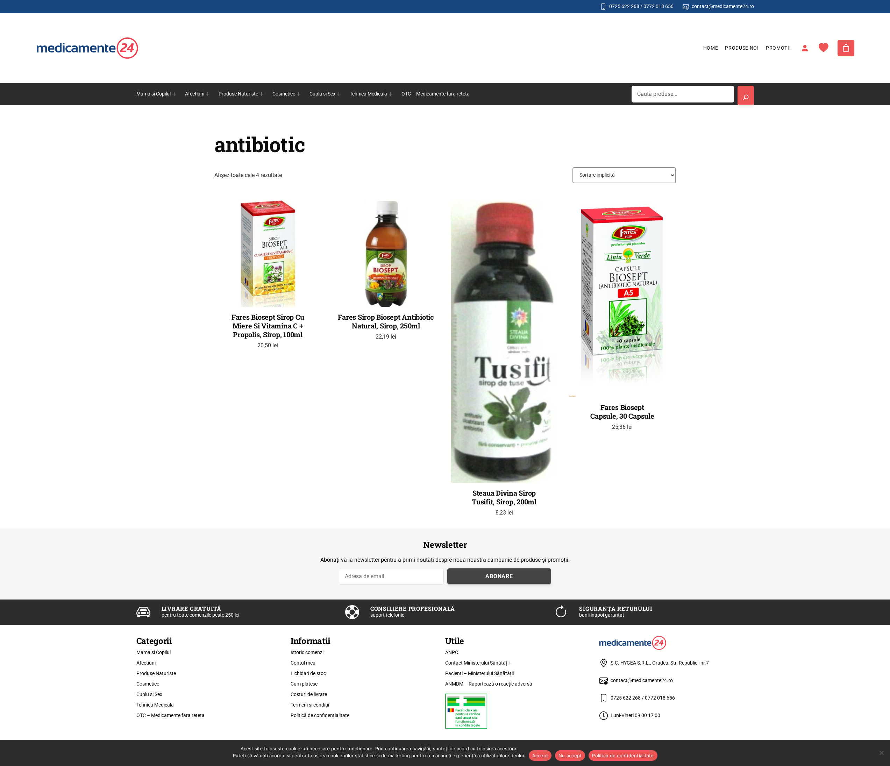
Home (710, 48)
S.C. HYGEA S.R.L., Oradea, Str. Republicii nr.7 (660, 663)
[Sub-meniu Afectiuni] (207, 94)
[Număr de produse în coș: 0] (846, 48)
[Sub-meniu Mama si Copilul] (174, 94)
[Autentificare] (805, 48)
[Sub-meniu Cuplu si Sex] (339, 94)
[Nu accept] (881, 752)
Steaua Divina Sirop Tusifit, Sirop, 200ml (504, 497)
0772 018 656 (658, 6)
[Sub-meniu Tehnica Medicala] (390, 94)
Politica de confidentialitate (623, 755)
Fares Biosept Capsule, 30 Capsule (622, 411)
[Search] (746, 95)
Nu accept (570, 755)
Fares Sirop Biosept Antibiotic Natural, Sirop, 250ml (386, 321)
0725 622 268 (624, 6)
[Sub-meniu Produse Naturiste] (261, 94)
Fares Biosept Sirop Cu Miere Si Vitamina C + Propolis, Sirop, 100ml (268, 326)
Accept (540, 755)
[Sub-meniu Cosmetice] (298, 94)
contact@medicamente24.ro (723, 6)
